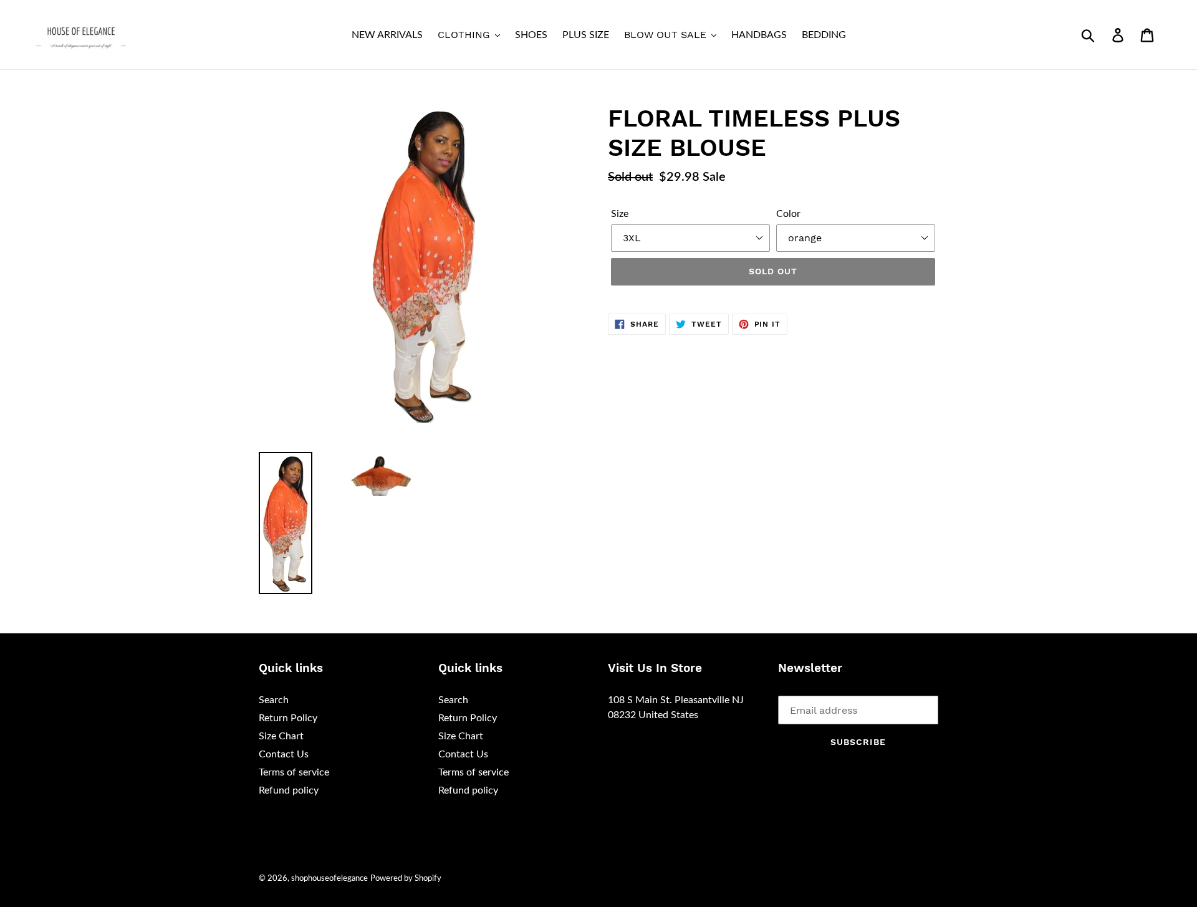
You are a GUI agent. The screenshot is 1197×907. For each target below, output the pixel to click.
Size (619, 214)
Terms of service (294, 772)
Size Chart (281, 736)
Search (274, 700)
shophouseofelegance (329, 879)
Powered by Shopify (405, 879)
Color (788, 214)
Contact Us (284, 754)
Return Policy (288, 718)
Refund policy (289, 790)
